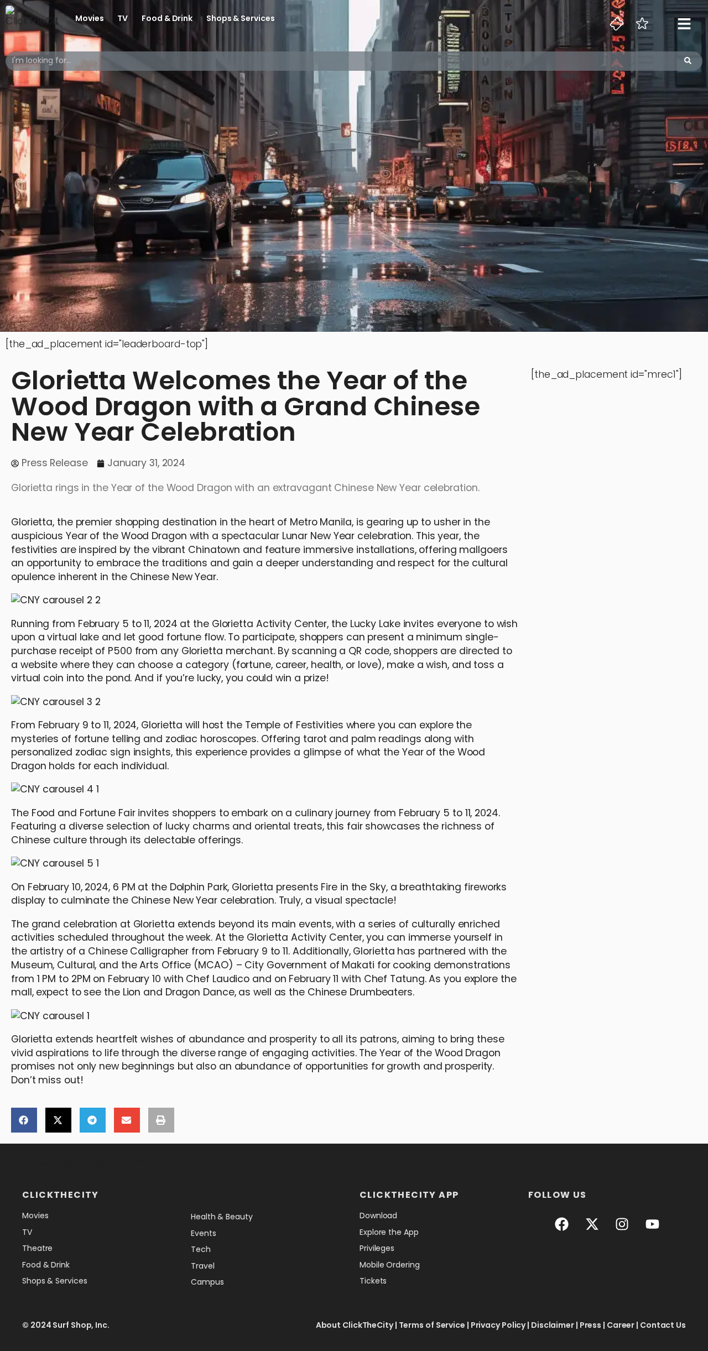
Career (620, 1325)
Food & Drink (167, 18)
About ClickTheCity (354, 1325)
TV (122, 18)
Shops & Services (240, 18)
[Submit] (687, 61)
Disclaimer (552, 1325)
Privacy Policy (498, 1325)
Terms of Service (432, 1325)
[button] (24, 1120)
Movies (89, 18)
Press (591, 1325)
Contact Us (663, 1325)
